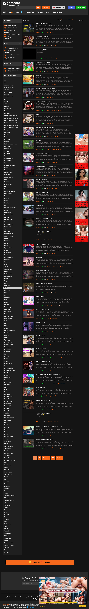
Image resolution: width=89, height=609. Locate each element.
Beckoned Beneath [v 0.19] (42, 309)
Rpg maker (7, 432)
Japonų (6, 266)
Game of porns (8, 224)
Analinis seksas (8, 97)
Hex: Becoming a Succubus (42, 153)
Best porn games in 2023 (11, 120)
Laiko (5, 292)
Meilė (5, 321)
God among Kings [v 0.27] (42, 36)
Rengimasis (7, 420)
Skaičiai (6, 467)
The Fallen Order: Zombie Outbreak (44, 218)
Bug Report (10, 597)
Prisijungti (71, 7)
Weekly (6, 540)
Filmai (6, 200)
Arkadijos (6, 101)
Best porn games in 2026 (11, 127)
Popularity (70, 20)
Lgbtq (5, 299)
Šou (5, 479)
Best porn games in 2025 (11, 125)
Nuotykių (6, 356)
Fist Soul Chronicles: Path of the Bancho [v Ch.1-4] (48, 374)
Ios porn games (8, 257)
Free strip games (9, 215)
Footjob (6, 210)
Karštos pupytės (8, 274)
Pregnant (6, 408)
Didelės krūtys (8, 172)
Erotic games (8, 184)
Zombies (6, 552)
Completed (7, 153)
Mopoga (6, 335)
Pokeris (6, 387)
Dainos (6, 167)
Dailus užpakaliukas (9, 165)
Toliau (59, 458)
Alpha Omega (39, 205)
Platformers (7, 380)
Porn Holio (7, 392)
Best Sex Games (19, 597)
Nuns (5, 354)
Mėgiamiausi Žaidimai (9, 37)
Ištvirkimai (7, 262)
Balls (5, 111)
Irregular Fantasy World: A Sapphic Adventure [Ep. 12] (49, 426)
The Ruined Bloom (40, 335)
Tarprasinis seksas (9, 495)
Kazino (6, 278)
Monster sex (7, 333)
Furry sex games (8, 219)
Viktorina (6, 526)
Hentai (6, 243)
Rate (66, 20)
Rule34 (6, 434)
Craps (6, 156)
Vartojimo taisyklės (38, 598)
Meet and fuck (8, 318)
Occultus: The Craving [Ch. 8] (43, 101)
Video (5, 521)
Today (6, 502)
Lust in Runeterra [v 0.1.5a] (42, 270)
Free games (7, 212)
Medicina (6, 314)
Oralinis (6, 361)
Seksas (6, 443)
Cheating (6, 151)
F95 (5, 186)
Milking (6, 325)
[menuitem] (12, 25)
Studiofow (7, 486)
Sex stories (7, 455)
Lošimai (6, 304)
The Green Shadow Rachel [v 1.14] (44, 439)
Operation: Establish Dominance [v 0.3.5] (46, 166)
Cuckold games (8, 158)
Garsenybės (7, 226)
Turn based (7, 505)
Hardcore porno (8, 236)
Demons (6, 170)
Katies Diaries (8, 276)
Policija (6, 389)
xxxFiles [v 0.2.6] (40, 257)
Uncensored (7, 510)
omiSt (37, 114)
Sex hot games (8, 453)
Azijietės (6, 106)
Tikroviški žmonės (9, 500)
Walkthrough (7, 538)
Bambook (7, 113)
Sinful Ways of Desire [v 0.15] (43, 400)
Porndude (7, 394)
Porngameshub (8, 396)
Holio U (6, 250)
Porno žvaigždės (8, 401)
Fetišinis (6, 198)
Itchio (5, 264)
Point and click (8, 382)
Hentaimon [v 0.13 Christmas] (43, 62)
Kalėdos (6, 271)
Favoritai (40, 12)
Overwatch (7, 366)
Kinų (5, 281)
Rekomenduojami (9, 417)
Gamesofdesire (8, 222)
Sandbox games (8, 436)
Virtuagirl (6, 531)
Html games (7, 252)
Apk (5, 99)
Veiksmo (6, 519)
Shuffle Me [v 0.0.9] (40, 296)
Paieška (33, 597)
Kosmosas (7, 285)
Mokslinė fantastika (9, 330)
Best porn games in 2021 (11, 115)
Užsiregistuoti (81, 7)
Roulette (6, 427)
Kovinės (6, 288)
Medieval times (8, 316)
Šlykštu (6, 476)
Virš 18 (6, 528)
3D (5, 82)
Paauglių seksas (8, 368)
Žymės (27, 597)
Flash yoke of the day (10, 207)
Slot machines (8, 474)
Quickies (6, 413)
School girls (7, 441)
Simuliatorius (8, 465)
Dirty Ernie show (8, 177)
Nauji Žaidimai (57, 12)
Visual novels (7, 533)
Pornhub (6, 399)
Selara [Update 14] (40, 322)
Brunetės (6, 141)
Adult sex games (9, 87)
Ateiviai (6, 104)
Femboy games (8, 193)
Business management (10, 144)
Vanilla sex (7, 517)
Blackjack (6, 130)
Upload (47, 7)
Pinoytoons (7, 377)
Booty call (7, 139)
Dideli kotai (7, 174)
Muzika (6, 337)
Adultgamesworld (9, 85)
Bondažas (7, 134)
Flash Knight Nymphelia (41, 179)
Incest (6, 255)
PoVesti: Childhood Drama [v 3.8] (44, 283)
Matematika (7, 311)
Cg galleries (7, 148)
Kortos (6, 283)
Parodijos (6, 373)
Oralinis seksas (8, 363)
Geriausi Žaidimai (13, 27)
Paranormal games (9, 370)
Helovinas (7, 240)
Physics (6, 375)
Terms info (30, 607)
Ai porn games (8, 92)
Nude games (7, 349)
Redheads (7, 415)
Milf (5, 323)
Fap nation (7, 189)
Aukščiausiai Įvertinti (14, 34)
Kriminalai (7, 290)
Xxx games (7, 547)
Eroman (6, 181)
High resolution (8, 248)
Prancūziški (7, 406)
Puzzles (6, 410)
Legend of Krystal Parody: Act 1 (43, 23)
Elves (5, 179)
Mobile (6, 328)
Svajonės (6, 488)
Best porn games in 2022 (11, 118)
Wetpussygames (9, 543)
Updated (6, 514)
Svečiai (6, 491)
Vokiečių (6, 535)
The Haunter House (40, 387)
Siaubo (6, 462)
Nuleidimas (7, 351)
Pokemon (7, 384)
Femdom (6, 196)
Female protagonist (9, 191)
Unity (5, 512)
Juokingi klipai (8, 269)
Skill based (7, 469)
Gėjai (5, 229)
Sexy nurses (7, 448)
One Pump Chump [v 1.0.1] (42, 244)
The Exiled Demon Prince (42, 192)
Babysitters (7, 108)
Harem (6, 238)
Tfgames (6, 498)
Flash (5, 205)
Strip (5, 484)
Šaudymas (7, 439)
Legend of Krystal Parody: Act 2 (43, 361)
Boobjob (6, 137)
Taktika (6, 493)
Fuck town (7, 217)
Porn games (7, 403)
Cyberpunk (7, 163)
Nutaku (6, 358)
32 (53, 458)
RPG (5, 429)
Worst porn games (9, 545)
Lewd (5, 295)
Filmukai (6, 203)
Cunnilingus (7, 160)
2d (5, 80)
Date (62, 20)
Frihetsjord (38, 140)
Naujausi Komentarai (14, 68)
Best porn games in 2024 (11, 122)
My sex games (8, 342)
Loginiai (6, 302)
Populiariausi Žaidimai (9, 31)
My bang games (8, 340)
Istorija (48, 12)
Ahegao (6, 89)
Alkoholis (6, 94)
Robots (6, 425)
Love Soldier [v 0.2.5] (41, 348)
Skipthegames (8, 472)
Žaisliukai (6, 550)
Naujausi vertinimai (13, 70)
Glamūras (7, 231)
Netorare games (8, 344)
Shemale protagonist (10, 460)
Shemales (7, 458)
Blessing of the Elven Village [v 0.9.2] (45, 127)
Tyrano (6, 507)
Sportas (6, 481)
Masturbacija (7, 307)
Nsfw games (7, 347)
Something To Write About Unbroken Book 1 (47, 88)
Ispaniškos (7, 259)
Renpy (6, 422)
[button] (58, 7)
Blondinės (7, 132)
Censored (7, 146)
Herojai (6, 245)
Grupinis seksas (8, 233)
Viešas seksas (8, 524)
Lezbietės (7, 297)
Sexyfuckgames (8, 446)
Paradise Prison (39, 75)
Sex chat (6, 451)
